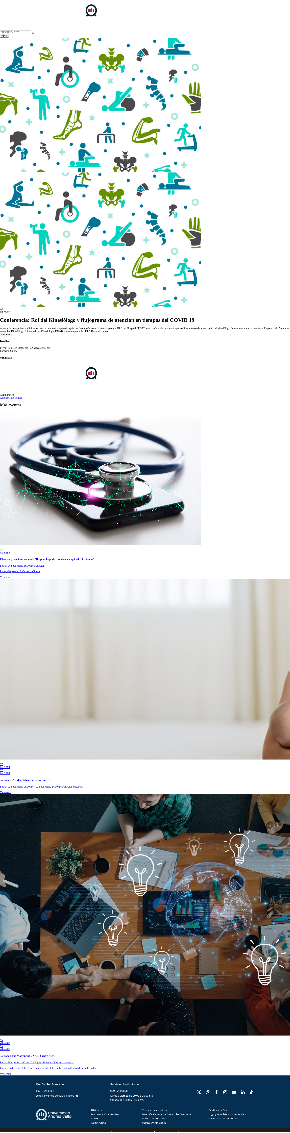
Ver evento (5, 577)
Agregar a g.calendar (11, 397)
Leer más (5, 334)
